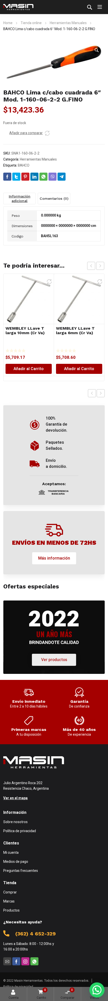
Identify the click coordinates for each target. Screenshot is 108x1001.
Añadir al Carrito (29, 369)
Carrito (41, 994)
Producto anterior (92, 393)
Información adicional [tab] (19, 198)
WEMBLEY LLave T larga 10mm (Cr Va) (25, 330)
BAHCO (23, 165)
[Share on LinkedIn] (34, 177)
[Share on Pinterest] (25, 177)
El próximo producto (101, 393)
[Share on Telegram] (62, 177)
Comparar (67, 994)
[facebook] (16, 961)
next (100, 266)
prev (91, 266)
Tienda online (31, 23)
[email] (7, 961)
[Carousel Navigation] (95, 266)
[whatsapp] (34, 961)
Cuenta (14, 997)
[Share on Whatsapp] (43, 177)
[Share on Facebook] (7, 177)
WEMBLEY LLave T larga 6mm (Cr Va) (75, 330)
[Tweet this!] (16, 177)
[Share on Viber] (52, 177)
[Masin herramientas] (18, 7)
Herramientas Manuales (68, 23)
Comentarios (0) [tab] (54, 198)
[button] (97, 50)
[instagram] (25, 961)
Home (8, 23)
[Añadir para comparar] (47, 133)
